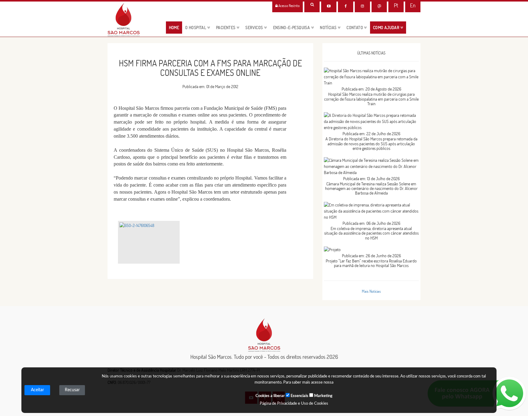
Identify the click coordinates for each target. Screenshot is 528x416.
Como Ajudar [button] (386, 27)
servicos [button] (254, 27)
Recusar (72, 390)
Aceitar (37, 390)
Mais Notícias (371, 291)
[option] (149, 242)
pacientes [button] (226, 27)
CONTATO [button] (355, 27)
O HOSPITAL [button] (196, 27)
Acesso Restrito (289, 5)
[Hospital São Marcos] (345, 6)
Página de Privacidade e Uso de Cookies (294, 404)
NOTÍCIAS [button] (329, 27)
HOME (175, 27)
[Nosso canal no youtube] (328, 6)
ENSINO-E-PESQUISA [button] (292, 27)
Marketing (322, 396)
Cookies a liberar (270, 396)
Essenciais (299, 396)
